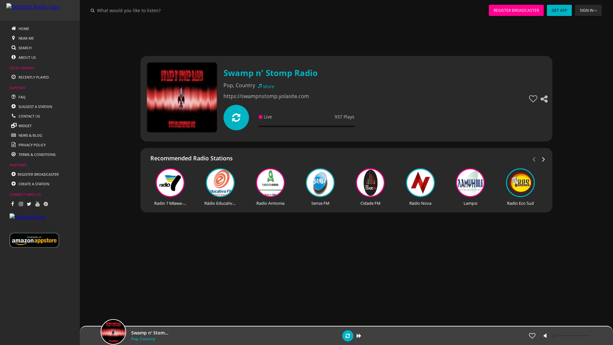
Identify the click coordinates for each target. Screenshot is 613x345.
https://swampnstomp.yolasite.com (266, 96)
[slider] (571, 335)
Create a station (33, 183)
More (268, 86)
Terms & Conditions (37, 154)
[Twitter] (29, 204)
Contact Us (29, 116)
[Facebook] (12, 204)
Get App (559, 10)
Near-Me (26, 38)
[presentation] (544, 158)
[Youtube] (37, 204)
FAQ (22, 97)
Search (25, 47)
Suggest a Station (35, 106)
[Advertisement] (328, 35)
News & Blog (30, 135)
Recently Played (33, 77)
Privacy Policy (32, 144)
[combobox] (148, 10)
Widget (25, 125)
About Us (27, 57)
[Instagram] (20, 204)
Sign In (587, 10)
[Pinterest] (45, 204)
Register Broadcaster (516, 10)
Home (23, 28)
